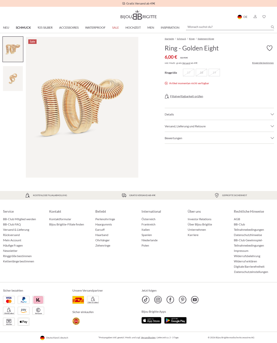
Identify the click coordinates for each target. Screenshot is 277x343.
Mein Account (12, 240)
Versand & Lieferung (16, 229)
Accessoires (69, 27)
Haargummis (103, 224)
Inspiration (170, 27)
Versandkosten (148, 337)
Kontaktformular (60, 219)
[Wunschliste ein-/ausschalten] (269, 48)
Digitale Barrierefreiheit (249, 266)
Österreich (148, 219)
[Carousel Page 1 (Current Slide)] (13, 49)
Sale (115, 27)
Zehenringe (102, 245)
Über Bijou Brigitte (200, 224)
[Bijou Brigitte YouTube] (195, 299)
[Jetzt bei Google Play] (175, 320)
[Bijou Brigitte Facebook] (170, 299)
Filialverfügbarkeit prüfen (186, 96)
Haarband (101, 235)
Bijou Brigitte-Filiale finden (66, 224)
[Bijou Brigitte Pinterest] (182, 299)
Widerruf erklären (245, 261)
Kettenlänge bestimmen (18, 261)
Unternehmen (197, 229)
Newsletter (10, 250)
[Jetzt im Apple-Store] (151, 320)
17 (188, 72)
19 (214, 72)
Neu (6, 27)
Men (150, 27)
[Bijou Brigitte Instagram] (158, 299)
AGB (237, 219)
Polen (145, 245)
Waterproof (95, 27)
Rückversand (11, 235)
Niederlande (150, 240)
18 (201, 72)
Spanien (147, 235)
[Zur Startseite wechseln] (138, 15)
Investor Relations (199, 219)
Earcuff (100, 229)
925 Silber (45, 27)
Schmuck (23, 27)
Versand (186, 63)
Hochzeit (133, 27)
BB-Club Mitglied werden (19, 219)
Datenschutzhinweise (248, 235)
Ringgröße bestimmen (263, 63)
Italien (146, 229)
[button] (254, 16)
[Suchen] (272, 26)
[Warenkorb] (273, 16)
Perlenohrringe (105, 219)
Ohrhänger (102, 240)
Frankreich (148, 224)
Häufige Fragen (13, 245)
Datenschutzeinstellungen (251, 271)
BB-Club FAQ (12, 224)
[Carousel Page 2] (13, 78)
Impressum (241, 250)
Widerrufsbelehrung (247, 256)
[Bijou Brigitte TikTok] (146, 299)
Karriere (193, 235)
